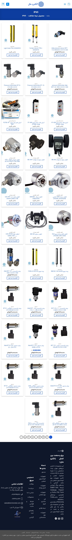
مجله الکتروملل (35, 532)
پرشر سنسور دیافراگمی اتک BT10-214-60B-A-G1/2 (59, 424)
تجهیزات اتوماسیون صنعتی (42, 478)
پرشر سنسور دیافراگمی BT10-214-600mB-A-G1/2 (12, 387)
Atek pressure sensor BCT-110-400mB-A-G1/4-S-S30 (60, 49)
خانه (48, 16)
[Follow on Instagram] (62, 518)
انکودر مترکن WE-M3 (36, 234)
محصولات (31, 497)
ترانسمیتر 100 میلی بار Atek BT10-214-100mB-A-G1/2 (36, 424)
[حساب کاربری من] (7, 4)
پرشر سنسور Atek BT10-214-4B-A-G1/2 (59, 387)
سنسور (44, 472)
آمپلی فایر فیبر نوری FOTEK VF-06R (12, 123)
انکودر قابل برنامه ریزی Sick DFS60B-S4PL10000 (59, 235)
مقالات (31, 484)
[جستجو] (68, 4)
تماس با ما (30, 493)
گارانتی (31, 517)
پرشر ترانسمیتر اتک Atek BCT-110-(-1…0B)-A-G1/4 (36, 309)
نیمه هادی (42, 508)
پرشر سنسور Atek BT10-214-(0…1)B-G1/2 (12, 346)
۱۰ (25, 437)
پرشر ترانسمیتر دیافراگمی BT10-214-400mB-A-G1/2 (12, 309)
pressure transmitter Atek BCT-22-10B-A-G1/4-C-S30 (59, 86)
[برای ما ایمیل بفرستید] (59, 518)
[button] (65, 4)
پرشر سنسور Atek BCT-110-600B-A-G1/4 (36, 346)
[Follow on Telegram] (56, 518)
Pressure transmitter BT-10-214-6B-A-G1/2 (36, 86)
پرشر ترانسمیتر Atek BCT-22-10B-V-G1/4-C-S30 (12, 272)
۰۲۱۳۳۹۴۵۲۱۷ (16, 494)
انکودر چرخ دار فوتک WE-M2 (60, 160)
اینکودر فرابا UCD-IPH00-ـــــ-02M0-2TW (12, 235)
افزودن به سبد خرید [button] (60, 55)
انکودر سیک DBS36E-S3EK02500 (36, 198)
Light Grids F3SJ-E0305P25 (12, 48)
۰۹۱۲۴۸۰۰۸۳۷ (16, 499)
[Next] (21, 437)
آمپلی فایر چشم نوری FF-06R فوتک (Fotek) (36, 123)
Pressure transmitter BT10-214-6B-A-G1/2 (12, 86)
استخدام (28, 532)
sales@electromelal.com (12, 503)
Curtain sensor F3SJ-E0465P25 (36, 49)
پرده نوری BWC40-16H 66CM (59, 271)
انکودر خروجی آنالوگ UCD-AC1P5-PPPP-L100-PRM (12, 160)
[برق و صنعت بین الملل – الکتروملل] (36, 4)
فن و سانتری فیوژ (42, 501)
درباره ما (31, 488)
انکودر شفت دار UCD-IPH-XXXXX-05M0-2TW (12, 198)
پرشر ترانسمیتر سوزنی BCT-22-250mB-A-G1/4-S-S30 (59, 346)
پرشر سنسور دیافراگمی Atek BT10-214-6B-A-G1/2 (36, 387)
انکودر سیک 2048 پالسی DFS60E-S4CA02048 (60, 198)
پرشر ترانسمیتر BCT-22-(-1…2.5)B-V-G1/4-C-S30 (59, 309)
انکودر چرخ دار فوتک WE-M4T (36, 160)
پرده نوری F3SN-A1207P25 (36, 271)
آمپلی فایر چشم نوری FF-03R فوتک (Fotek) (59, 123)
